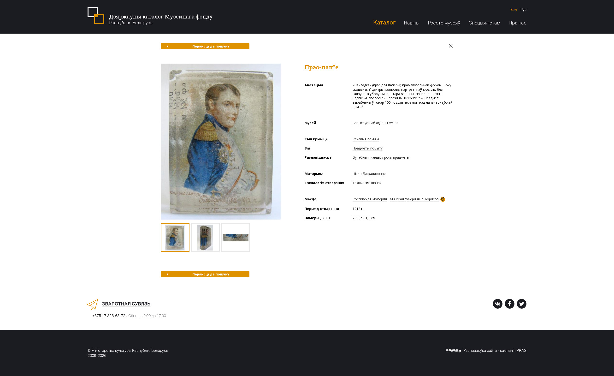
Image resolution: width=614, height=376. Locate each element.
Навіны (411, 22)
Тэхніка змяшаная (367, 182)
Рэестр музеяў (444, 22)
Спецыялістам (484, 22)
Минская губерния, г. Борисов (414, 199)
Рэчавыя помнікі (366, 139)
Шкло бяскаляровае (369, 173)
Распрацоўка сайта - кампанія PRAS (494, 350)
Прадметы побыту (368, 148)
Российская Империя (370, 199)
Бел (513, 9)
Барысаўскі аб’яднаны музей (375, 122)
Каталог (384, 22)
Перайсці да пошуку (210, 46)
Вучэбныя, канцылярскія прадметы (381, 157)
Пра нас (517, 22)
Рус (523, 9)
